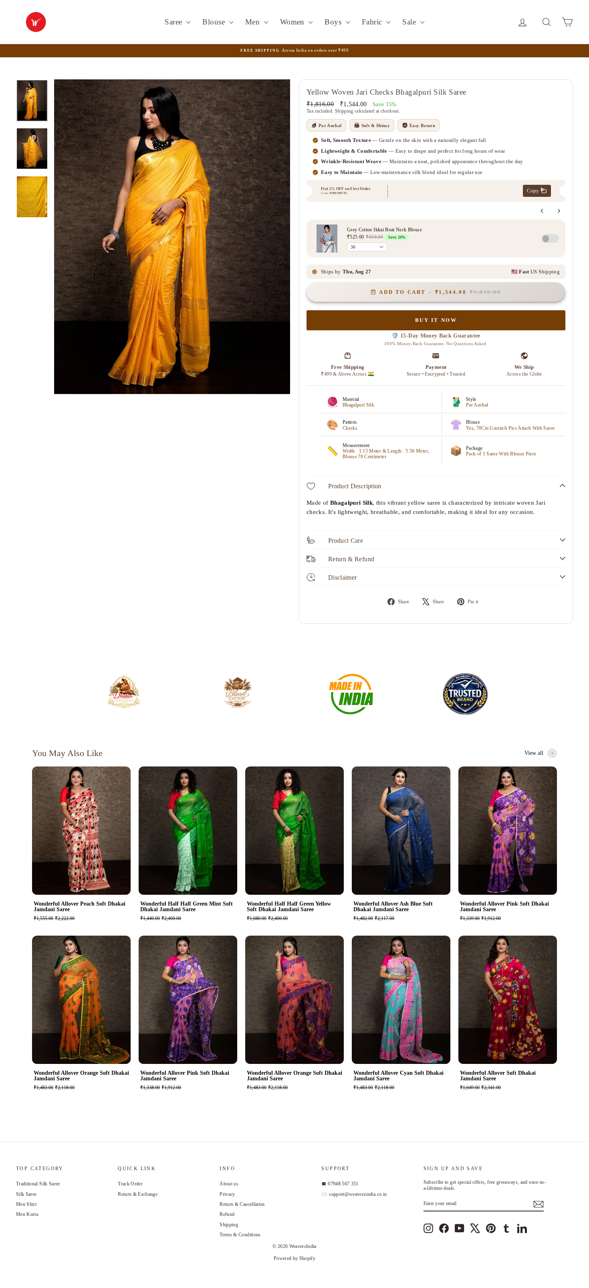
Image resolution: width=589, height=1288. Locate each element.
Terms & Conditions (240, 1234)
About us (229, 1184)
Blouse (214, 22)
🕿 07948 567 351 (339, 1184)
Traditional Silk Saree (38, 1184)
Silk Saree (26, 1194)
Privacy (227, 1194)
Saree (174, 22)
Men (253, 22)
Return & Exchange (137, 1194)
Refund (227, 1214)
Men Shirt (26, 1204)
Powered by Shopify (294, 1258)
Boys (334, 22)
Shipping (344, 111)
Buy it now (436, 320)
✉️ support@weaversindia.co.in (354, 1194)
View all (533, 753)
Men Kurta (27, 1214)
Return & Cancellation (242, 1204)
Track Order (130, 1184)
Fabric (373, 22)
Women (293, 22)
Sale (410, 22)
